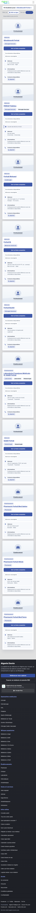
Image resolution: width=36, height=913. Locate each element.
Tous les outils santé (7, 817)
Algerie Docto (8, 663)
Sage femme (4, 798)
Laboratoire (8, 378)
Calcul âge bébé (5, 839)
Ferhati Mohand (10, 176)
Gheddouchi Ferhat (11, 40)
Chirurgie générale (10, 311)
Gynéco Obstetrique (6, 722)
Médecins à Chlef (6, 760)
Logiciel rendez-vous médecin (9, 872)
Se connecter (4, 880)
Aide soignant (5, 790)
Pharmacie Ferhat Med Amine (15, 506)
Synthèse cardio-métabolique (9, 850)
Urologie (3, 700)
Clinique (3, 771)
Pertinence (29, 12)
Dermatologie (4, 704)
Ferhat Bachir (9, 308)
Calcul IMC (4, 854)
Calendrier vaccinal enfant (8, 842)
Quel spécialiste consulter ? (9, 820)
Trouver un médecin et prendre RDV (18, 680)
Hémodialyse (4, 779)
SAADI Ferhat (9, 441)
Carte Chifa (4, 861)
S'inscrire (3, 884)
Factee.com (4, 907)
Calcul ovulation (5, 824)
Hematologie (8, 444)
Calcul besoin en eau (7, 857)
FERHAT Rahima (10, 106)
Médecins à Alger (6, 734)
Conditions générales (7, 891)
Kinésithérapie (5, 782)
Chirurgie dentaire (10, 44)
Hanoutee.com (12, 907)
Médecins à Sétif (5, 737)
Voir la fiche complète (18, 48)
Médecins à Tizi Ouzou (7, 745)
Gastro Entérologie (6, 715)
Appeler (12, 79)
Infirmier (3, 794)
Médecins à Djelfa (6, 752)
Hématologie (27, 378)
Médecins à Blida (6, 756)
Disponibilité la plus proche (10, 16)
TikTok (23, 901)
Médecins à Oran (5, 741)
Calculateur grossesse (7, 835)
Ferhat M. (7, 242)
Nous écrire (4, 887)
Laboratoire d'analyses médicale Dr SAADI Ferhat (17, 374)
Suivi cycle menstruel (7, 828)
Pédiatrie (3, 711)
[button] (14, 12)
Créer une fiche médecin (7, 868)
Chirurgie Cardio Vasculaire (8, 726)
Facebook (3, 901)
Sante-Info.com (21, 907)
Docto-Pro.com (26, 904)
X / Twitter (10, 901)
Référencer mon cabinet (18, 676)
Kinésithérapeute (5, 801)
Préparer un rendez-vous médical (10, 831)
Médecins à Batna (6, 749)
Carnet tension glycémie (8, 846)
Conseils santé (5, 813)
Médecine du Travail (6, 719)
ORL (2, 707)
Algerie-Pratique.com (14, 904)
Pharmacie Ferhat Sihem (13, 562)
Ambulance (4, 805)
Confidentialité (5, 895)
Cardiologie (8, 180)
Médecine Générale (10, 245)
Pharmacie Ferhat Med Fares (15, 617)
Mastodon (17, 901)
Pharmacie (8, 510)
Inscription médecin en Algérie (9, 865)
